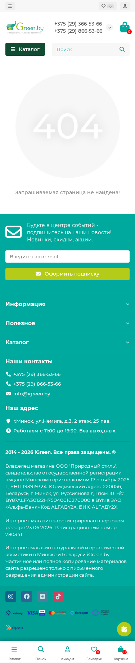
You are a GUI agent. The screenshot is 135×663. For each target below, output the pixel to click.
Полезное (20, 323)
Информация (25, 304)
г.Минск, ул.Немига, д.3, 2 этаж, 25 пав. (62, 421)
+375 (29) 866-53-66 (78, 31)
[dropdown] (10, 6)
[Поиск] (122, 49)
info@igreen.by (31, 393)
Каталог (17, 342)
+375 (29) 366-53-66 (78, 24)
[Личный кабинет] (125, 6)
